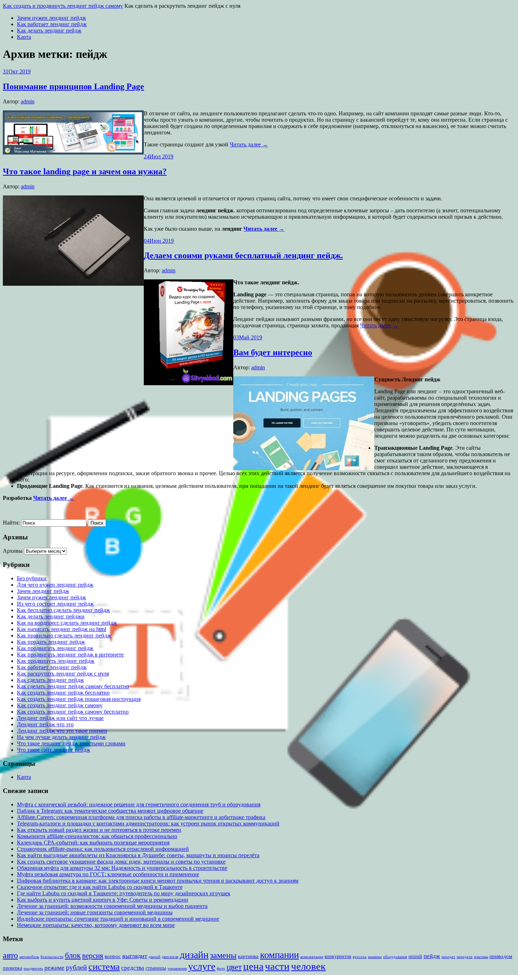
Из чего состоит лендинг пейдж (55, 604)
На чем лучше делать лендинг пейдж (61, 737)
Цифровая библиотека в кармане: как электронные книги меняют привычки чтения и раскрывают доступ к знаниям (157, 881)
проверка (12, 968)
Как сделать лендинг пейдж (50, 680)
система (104, 967)
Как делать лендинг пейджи (51, 616)
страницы (156, 968)
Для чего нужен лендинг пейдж (55, 585)
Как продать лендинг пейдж (51, 642)
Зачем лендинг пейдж (43, 591)
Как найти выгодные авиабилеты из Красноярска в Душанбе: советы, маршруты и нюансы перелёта (138, 855)
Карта (24, 37)
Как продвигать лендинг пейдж (55, 648)
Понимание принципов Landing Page (73, 86)
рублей (76, 967)
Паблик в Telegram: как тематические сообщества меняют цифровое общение (110, 811)
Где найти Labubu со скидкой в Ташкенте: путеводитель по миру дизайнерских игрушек (123, 893)
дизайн (194, 954)
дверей (154, 957)
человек (308, 966)
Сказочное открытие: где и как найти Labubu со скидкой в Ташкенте (100, 887)
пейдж (432, 956)
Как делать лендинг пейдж (49, 31)
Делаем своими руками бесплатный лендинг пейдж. (243, 255)
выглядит (134, 955)
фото (221, 968)
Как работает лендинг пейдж (52, 24)
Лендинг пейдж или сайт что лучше (60, 718)
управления (177, 968)
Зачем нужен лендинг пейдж (51, 18)
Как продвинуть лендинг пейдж (55, 661)
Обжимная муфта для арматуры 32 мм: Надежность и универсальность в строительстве (122, 868)
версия (92, 955)
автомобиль (29, 957)
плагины (481, 957)
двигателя (170, 957)
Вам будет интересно (272, 352)
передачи (465, 957)
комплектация (311, 957)
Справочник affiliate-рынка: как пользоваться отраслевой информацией (103, 849)
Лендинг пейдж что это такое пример (62, 731)
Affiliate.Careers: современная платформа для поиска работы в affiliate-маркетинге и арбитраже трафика (141, 817)
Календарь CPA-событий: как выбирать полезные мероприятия (93, 843)
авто (10, 955)
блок (73, 955)
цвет (234, 966)
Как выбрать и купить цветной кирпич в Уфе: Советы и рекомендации (102, 900)
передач (448, 957)
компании (279, 955)
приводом (500, 956)
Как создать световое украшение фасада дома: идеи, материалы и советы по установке (121, 862)
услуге (201, 966)
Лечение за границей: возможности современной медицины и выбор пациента (112, 906)
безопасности (52, 957)
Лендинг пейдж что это (45, 724)
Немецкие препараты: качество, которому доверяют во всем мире (96, 925)
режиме (54, 967)
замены (223, 955)
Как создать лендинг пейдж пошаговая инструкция (79, 699)
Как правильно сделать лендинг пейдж (64, 635)
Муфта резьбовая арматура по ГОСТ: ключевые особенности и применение (108, 874)
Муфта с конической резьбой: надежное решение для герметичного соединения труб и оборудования (138, 804)
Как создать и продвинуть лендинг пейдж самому (63, 6)
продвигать (33, 968)
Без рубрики (32, 578)
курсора (359, 957)
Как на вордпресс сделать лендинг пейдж (67, 623)
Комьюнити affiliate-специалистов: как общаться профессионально (97, 836)
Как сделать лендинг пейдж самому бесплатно (73, 686)
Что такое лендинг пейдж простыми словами (71, 743)
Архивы (13, 551)
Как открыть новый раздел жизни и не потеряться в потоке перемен (99, 830)
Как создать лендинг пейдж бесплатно (63, 693)
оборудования (395, 957)
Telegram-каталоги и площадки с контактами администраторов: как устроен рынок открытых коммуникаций (148, 823)
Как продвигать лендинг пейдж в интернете (70, 655)
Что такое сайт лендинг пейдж (53, 750)
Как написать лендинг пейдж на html (61, 629)
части (277, 966)
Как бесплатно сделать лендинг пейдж (63, 610)
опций (415, 956)
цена (253, 966)
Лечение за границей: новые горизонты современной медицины (95, 912)
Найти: (11, 523)
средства (132, 967)
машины (375, 957)
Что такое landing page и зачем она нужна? (85, 171)
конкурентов (338, 956)
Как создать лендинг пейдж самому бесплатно (73, 712)
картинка (248, 956)
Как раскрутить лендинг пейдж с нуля (63, 674)
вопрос (113, 956)
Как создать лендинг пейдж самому (60, 705)
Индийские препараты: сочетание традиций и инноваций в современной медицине (118, 919)
